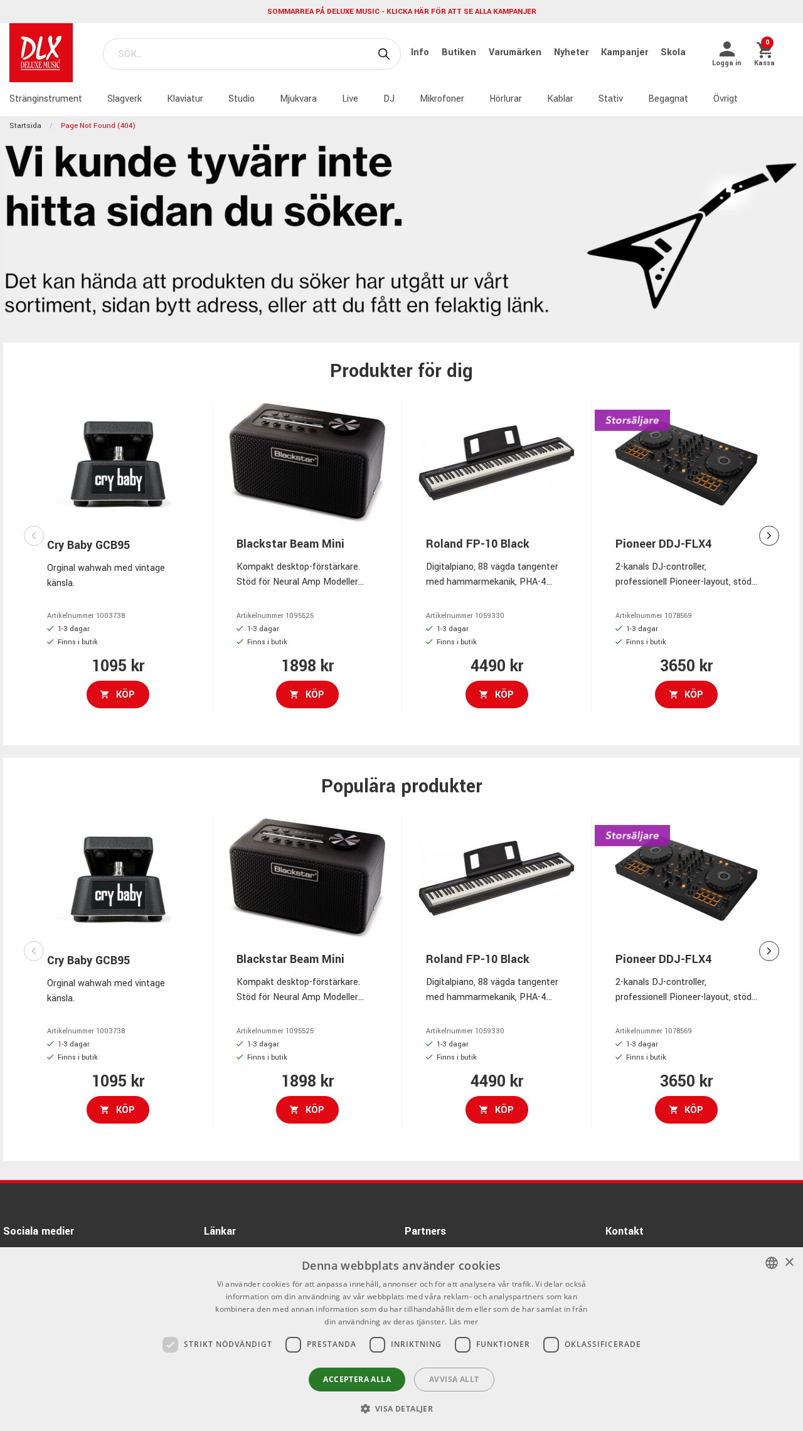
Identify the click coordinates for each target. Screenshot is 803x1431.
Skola (673, 52)
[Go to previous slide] (34, 536)
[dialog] (401, 1339)
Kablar (560, 98)
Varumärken (516, 52)
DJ (389, 98)
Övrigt (725, 98)
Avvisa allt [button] (454, 1379)
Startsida (25, 126)
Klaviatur (185, 98)
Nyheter (572, 52)
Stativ (610, 98)
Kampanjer (626, 52)
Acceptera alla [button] (357, 1379)
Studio (241, 98)
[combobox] (771, 1263)
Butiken (460, 52)
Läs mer (464, 1321)
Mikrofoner (442, 98)
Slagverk (124, 98)
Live (350, 98)
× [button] (789, 1262)
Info (421, 52)
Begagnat (668, 98)
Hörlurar (505, 98)
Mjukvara (298, 98)
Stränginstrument (45, 98)
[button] (401, 1408)
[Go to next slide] (769, 536)
